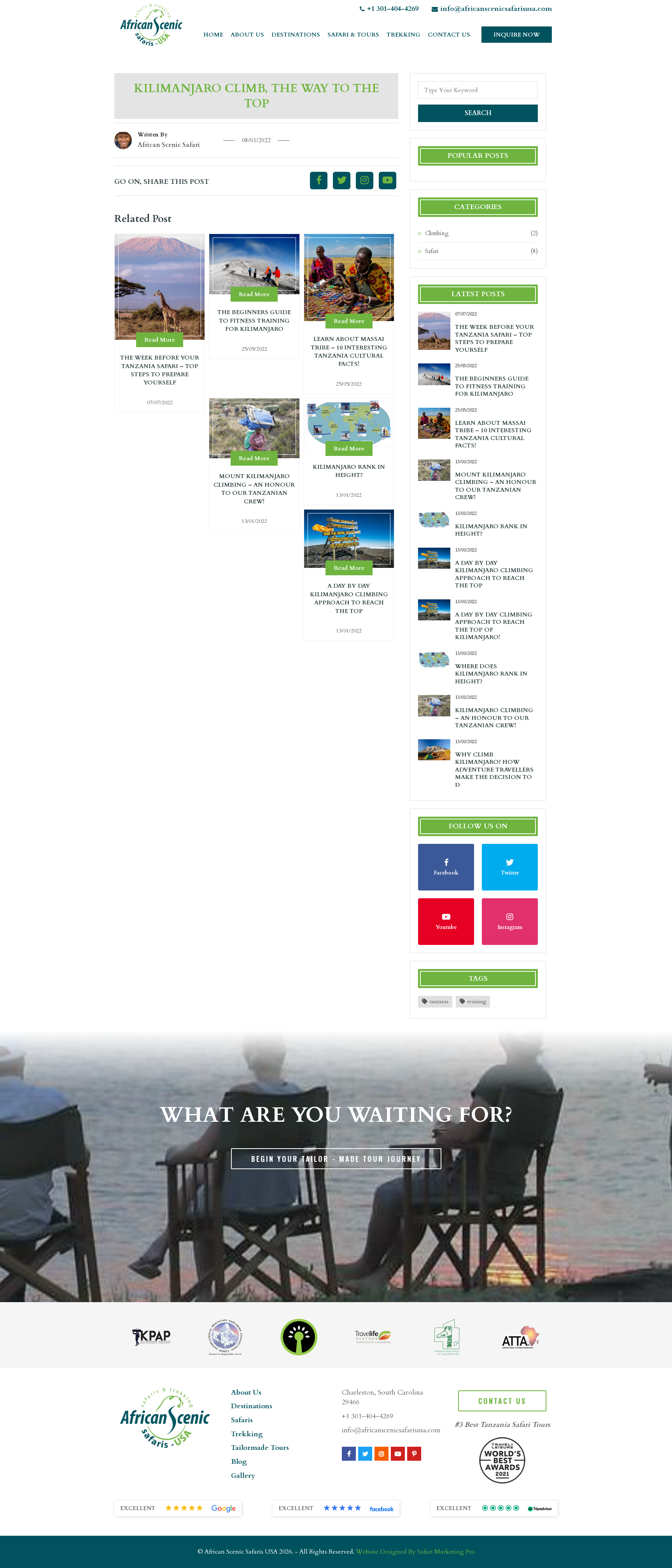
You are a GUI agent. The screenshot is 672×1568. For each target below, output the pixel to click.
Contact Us (449, 34)
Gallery (243, 1476)
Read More (159, 340)
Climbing (437, 233)
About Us (247, 34)
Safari (432, 251)
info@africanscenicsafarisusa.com (496, 9)
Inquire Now (517, 34)
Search (478, 113)
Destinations (295, 34)
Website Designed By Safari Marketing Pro (415, 1551)
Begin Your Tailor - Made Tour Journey (336, 1159)
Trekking (403, 34)
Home (213, 34)
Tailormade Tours (260, 1448)
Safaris (242, 1420)
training (476, 1001)
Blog (239, 1462)
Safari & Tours (353, 34)
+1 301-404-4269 (392, 9)
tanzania (439, 1001)
